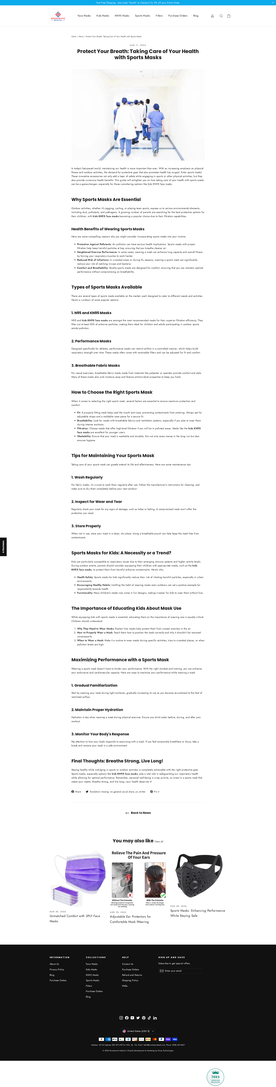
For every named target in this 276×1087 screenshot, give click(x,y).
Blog (195, 16)
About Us (54, 964)
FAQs (124, 986)
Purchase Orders (177, 16)
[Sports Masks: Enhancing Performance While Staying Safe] (198, 876)
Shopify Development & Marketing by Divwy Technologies (150, 1050)
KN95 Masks (122, 16)
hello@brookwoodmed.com (154, 1045)
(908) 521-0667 (178, 1045)
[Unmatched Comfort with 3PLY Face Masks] (78, 879)
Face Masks (84, 16)
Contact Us (127, 964)
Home (73, 36)
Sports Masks (142, 16)
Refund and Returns (132, 975)
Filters (159, 16)
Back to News (140, 813)
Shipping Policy (130, 980)
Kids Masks (102, 16)
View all (158, 841)
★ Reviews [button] (3, 547)
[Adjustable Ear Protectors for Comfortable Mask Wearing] (138, 879)
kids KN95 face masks (160, 184)
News (81, 36)
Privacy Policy (57, 969)
